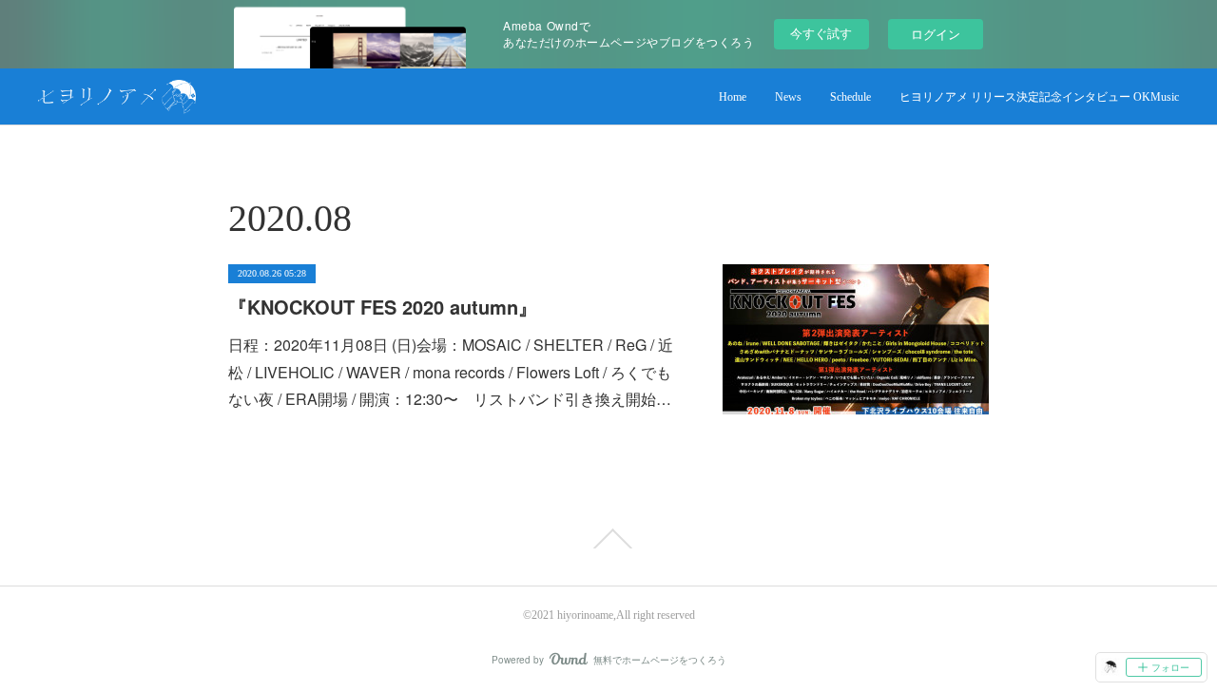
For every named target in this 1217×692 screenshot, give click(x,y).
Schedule (850, 97)
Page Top (608, 539)
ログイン (935, 34)
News (788, 97)
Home (732, 97)
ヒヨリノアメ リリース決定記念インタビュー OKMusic (1039, 97)
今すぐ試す (821, 33)
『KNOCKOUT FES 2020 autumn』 (382, 306)
